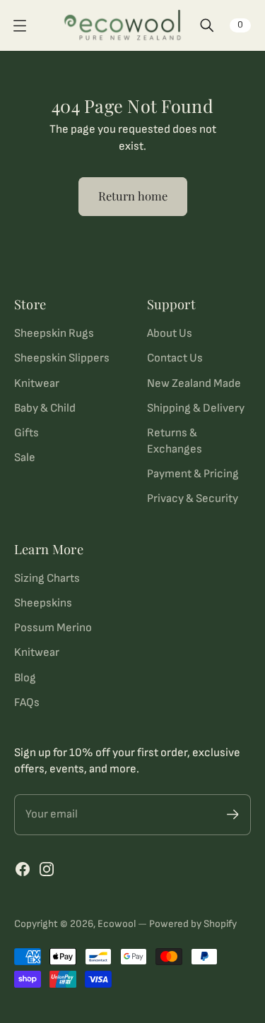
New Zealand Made (194, 383)
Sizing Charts (47, 578)
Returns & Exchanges (174, 441)
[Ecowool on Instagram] (46, 869)
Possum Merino (53, 628)
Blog (25, 678)
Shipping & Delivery (196, 408)
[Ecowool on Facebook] (22, 869)
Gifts (26, 433)
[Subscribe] (233, 814)
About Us (169, 333)
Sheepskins (43, 603)
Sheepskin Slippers (62, 358)
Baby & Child (45, 408)
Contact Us (175, 358)
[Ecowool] (122, 25)
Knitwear (36, 383)
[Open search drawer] (207, 25)
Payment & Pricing (193, 474)
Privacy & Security (192, 498)
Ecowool (117, 924)
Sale (24, 457)
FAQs (27, 702)
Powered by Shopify (193, 924)
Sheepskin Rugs (54, 333)
